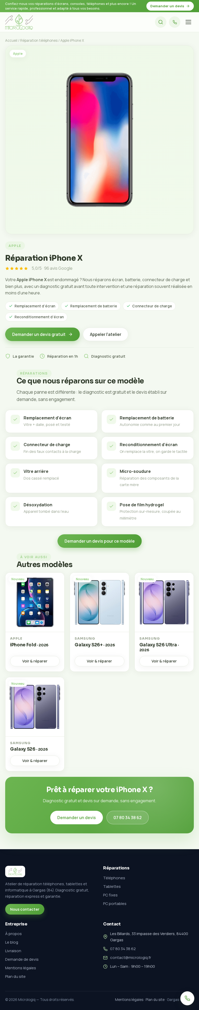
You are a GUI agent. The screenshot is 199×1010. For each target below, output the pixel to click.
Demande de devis (22, 959)
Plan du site (15, 976)
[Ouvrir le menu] (188, 22)
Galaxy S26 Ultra (159, 647)
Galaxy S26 (29, 749)
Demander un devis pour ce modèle (100, 541)
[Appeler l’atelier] (174, 22)
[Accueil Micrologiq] (19, 22)
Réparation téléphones (39, 40)
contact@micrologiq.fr (130, 957)
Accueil (11, 40)
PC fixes (110, 895)
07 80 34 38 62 (127, 817)
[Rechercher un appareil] (160, 22)
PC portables (114, 903)
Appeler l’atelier (105, 334)
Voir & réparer (34, 661)
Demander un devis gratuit (39, 334)
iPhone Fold (29, 645)
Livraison (13, 950)
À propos (13, 933)
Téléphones (114, 878)
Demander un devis (167, 6)
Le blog (11, 942)
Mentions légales (20, 968)
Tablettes (112, 886)
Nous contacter (24, 909)
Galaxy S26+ (95, 645)
